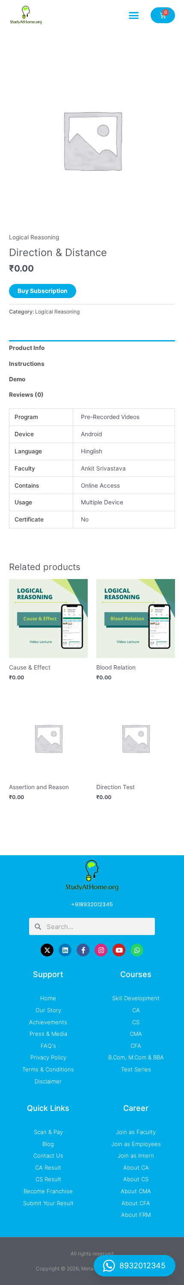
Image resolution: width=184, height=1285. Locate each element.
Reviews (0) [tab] (26, 394)
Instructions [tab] (27, 363)
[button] (134, 15)
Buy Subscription (43, 290)
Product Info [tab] (27, 347)
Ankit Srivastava (103, 468)
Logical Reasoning (34, 237)
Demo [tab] (17, 379)
